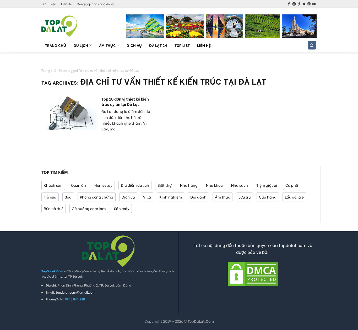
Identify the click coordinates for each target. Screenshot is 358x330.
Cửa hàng (267, 197)
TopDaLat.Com (201, 321)
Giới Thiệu (48, 4)
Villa (147, 197)
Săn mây (121, 208)
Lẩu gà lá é (294, 197)
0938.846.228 (75, 299)
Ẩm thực (107, 45)
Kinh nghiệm (170, 197)
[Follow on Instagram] (294, 4)
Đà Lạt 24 (158, 45)
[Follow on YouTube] (314, 4)
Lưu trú (244, 197)
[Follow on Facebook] (288, 4)
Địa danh (198, 197)
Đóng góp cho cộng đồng (95, 4)
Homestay (103, 185)
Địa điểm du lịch (135, 185)
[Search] (312, 45)
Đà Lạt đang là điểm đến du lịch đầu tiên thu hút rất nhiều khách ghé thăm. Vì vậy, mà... (125, 119)
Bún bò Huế (53, 208)
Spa (68, 197)
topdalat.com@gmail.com (76, 292)
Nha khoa (214, 185)
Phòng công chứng (96, 197)
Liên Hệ (66, 4)
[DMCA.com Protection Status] (253, 273)
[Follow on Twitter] (304, 4)
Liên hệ (204, 45)
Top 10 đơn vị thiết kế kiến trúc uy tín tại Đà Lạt (125, 101)
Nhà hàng (189, 185)
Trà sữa (50, 197)
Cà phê (291, 185)
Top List (182, 45)
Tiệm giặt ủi (266, 185)
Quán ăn (78, 185)
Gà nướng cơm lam (89, 208)
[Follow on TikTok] (299, 4)
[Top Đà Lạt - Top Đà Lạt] (67, 26)
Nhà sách (239, 185)
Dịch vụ (134, 45)
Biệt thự (165, 185)
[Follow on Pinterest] (309, 4)
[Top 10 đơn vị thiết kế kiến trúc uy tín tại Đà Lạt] (69, 113)
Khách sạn (53, 185)
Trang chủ (55, 45)
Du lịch (81, 45)
